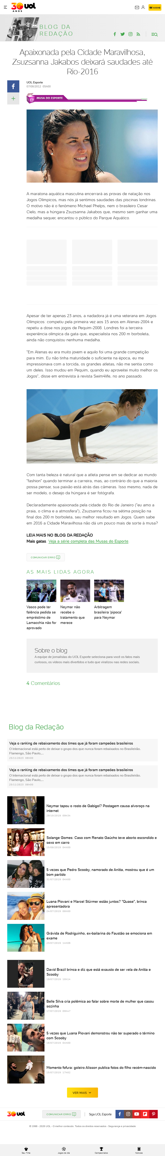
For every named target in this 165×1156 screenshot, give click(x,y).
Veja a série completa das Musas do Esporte (88, 541)
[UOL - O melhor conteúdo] (23, 7)
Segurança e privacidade (121, 1126)
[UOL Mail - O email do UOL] (137, 7)
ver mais (80, 1092)
